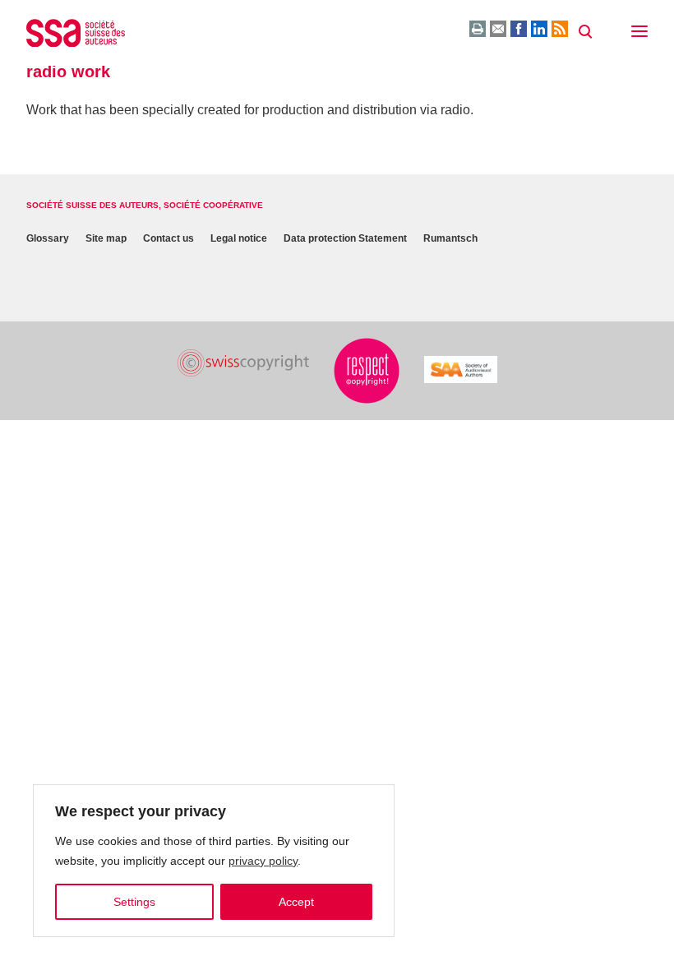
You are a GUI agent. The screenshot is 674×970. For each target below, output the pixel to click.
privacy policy (263, 860)
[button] (639, 33)
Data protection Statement (345, 238)
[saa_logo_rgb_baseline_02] (460, 369)
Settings (134, 901)
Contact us (168, 238)
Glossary (47, 238)
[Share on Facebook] (518, 29)
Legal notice (238, 238)
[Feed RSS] (560, 29)
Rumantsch (450, 238)
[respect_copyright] (366, 371)
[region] (214, 860)
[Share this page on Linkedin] (539, 29)
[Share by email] (498, 29)
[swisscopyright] (243, 362)
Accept (296, 901)
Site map (106, 238)
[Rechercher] (585, 32)
